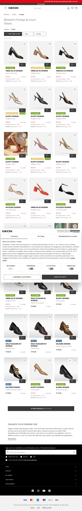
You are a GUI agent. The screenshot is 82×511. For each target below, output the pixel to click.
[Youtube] (43, 491)
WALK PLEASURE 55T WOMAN (14, 345)
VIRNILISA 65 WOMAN (14, 71)
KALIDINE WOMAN (63, 344)
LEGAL (38, 507)
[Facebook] (33, 491)
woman (6, 14)
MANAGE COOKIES (47, 507)
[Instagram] (38, 491)
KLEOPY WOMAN (12, 116)
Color (38, 34)
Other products (41, 409)
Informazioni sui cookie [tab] (68, 236)
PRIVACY (32, 507)
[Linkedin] (49, 491)
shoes (14, 14)
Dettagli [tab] (41, 236)
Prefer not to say (13, 457)
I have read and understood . (22, 460)
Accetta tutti (60, 277)
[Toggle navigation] (5, 8)
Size (26, 34)
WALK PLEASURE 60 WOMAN (38, 299)
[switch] (30, 269)
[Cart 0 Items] (76, 9)
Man (34, 457)
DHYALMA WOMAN (13, 207)
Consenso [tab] (14, 236)
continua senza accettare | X (68, 231)
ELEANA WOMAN (62, 387)
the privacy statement (31, 460)
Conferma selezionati (22, 277)
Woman (25, 457)
